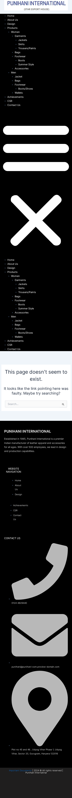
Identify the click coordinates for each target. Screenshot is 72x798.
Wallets (19, 92)
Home (10, 15)
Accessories (22, 68)
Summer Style (26, 64)
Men (13, 72)
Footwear (20, 56)
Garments (20, 36)
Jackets (22, 40)
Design (11, 23)
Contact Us (13, 105)
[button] (36, 184)
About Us (12, 19)
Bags (17, 52)
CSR (9, 101)
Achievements (15, 96)
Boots (21, 60)
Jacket (18, 76)
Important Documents (20, 770)
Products (12, 27)
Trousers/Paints (27, 48)
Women (15, 31)
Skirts (21, 44)
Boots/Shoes (25, 88)
